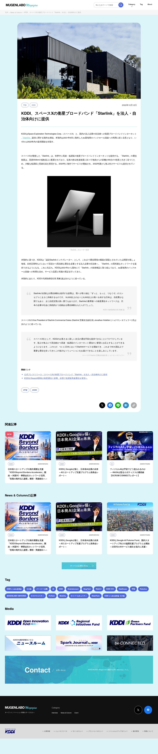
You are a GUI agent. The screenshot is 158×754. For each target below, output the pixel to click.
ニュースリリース (61, 731)
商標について (148, 731)
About (150, 4)
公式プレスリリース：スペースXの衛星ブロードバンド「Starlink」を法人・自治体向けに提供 (65, 374)
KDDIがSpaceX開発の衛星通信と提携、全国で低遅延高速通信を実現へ (55, 378)
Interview (55, 713)
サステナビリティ (37, 596)
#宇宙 (25, 390)
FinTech (52, 596)
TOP (6, 12)
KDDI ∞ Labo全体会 (14, 589)
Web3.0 (98, 589)
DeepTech (87, 589)
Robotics (143, 589)
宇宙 (25, 105)
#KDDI (34, 390)
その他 (29, 589)
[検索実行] (120, 4)
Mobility (63, 596)
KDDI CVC (110, 589)
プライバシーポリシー (95, 731)
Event (76, 713)
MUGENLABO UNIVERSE (16, 596)
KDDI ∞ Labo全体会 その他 (115, 596)
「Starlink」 (26, 137)
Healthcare (123, 589)
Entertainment (73, 589)
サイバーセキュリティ (79, 596)
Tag (141, 4)
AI (53, 589)
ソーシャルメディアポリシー (118, 731)
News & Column (16, 12)
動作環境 (136, 731)
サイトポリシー (78, 731)
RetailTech (96, 596)
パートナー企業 (42, 589)
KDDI (34, 105)
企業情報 (47, 731)
